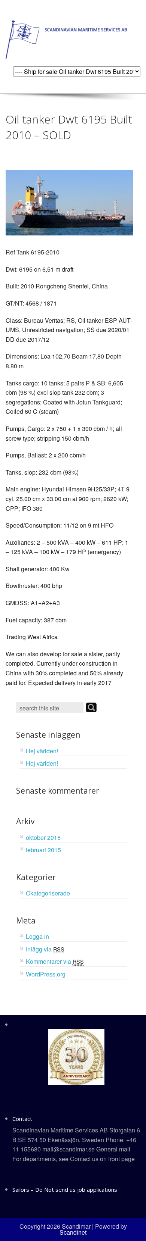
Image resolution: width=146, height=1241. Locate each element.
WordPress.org (46, 974)
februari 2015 (43, 849)
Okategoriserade (48, 893)
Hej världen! (42, 751)
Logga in (37, 936)
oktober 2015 (43, 837)
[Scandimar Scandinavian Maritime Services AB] (66, 39)
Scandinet (73, 1232)
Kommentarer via (55, 961)
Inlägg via (45, 949)
